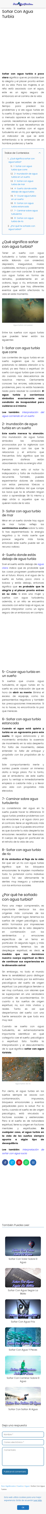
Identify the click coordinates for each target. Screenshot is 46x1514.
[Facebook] (5, 1162)
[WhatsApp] (26, 1162)
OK (23, 1507)
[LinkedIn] (33, 1162)
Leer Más (37, 1500)
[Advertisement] (23, 44)
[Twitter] (12, 1162)
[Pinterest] (19, 1162)
